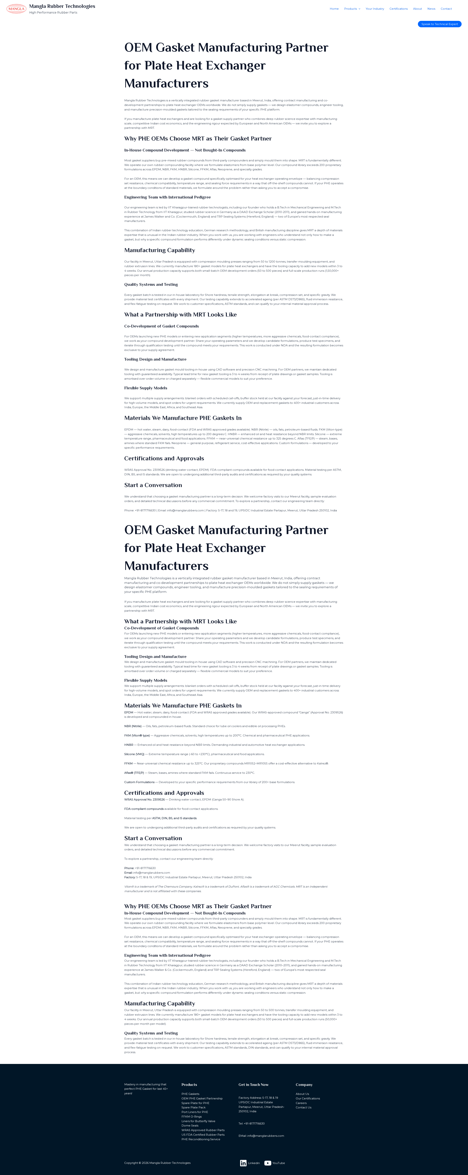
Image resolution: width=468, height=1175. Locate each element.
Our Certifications (308, 1098)
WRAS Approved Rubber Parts (203, 1130)
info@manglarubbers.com (151, 872)
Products (350, 8)
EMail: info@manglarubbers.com (261, 1135)
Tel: (241, 1123)
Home (334, 8)
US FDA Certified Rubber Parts (203, 1134)
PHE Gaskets (190, 1094)
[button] (358, 8)
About (417, 8)
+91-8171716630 (145, 868)
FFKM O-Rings (192, 1116)
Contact (446, 8)
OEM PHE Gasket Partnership (202, 1098)
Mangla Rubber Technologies (62, 7)
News (431, 8)
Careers (301, 1103)
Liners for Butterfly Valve (198, 1121)
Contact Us (303, 1107)
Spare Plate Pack (193, 1107)
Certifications (399, 8)
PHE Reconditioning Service (201, 1139)
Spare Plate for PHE (195, 1103)
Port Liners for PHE (195, 1112)
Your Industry (375, 8)
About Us (302, 1094)
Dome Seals (190, 1125)
